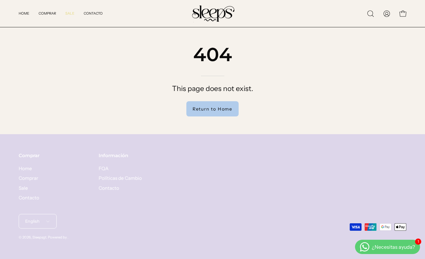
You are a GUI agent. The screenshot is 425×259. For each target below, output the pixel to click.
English (32, 221)
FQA (104, 168)
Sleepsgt (39, 237)
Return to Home (212, 109)
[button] (370, 13)
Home (25, 168)
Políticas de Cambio (120, 178)
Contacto (29, 198)
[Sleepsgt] (212, 13)
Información (113, 155)
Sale (23, 188)
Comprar (29, 155)
